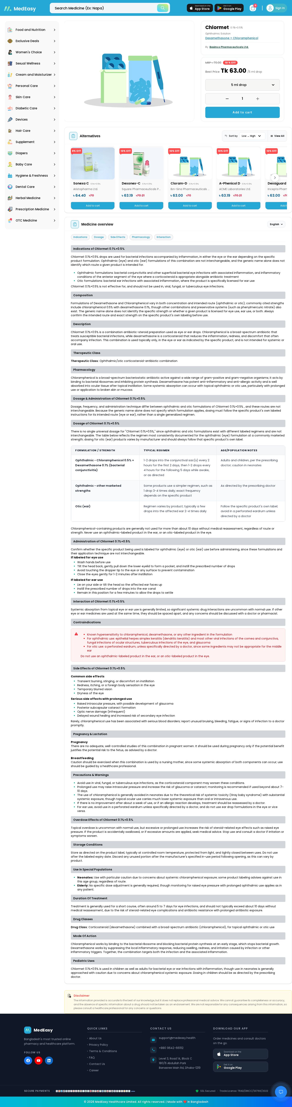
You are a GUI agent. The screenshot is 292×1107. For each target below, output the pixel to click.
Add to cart (242, 112)
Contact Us (97, 1064)
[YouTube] (39, 1061)
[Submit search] (162, 8)
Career (94, 1070)
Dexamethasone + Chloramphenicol (231, 38)
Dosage (99, 237)
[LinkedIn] (49, 1061)
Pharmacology (141, 237)
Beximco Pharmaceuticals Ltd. (229, 47)
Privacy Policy (98, 1045)
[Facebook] (28, 1061)
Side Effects (118, 237)
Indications (80, 237)
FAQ (92, 1058)
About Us (95, 1038)
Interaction (164, 237)
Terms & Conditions (103, 1051)
